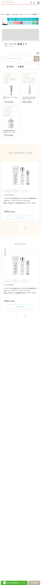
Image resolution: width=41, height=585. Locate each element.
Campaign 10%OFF (11, 191)
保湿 (24, 82)
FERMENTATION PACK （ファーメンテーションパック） (10, 132)
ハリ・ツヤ (25, 191)
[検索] (36, 59)
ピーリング (26, 79)
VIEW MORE (20, 217)
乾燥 (33, 79)
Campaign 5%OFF (8, 75)
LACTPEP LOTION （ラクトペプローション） (29, 98)
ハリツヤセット (9, 195)
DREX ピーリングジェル (10, 98)
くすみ (6, 79)
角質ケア (13, 79)
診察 (6, 82)
